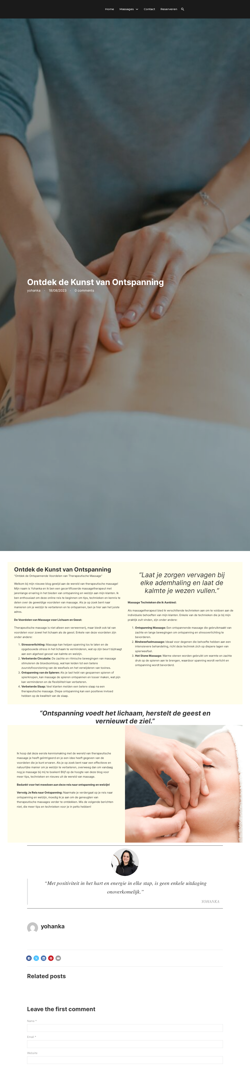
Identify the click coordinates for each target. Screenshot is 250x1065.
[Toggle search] (182, 9)
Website (32, 1053)
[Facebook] (29, 958)
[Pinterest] (51, 958)
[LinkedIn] (43, 958)
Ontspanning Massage (150, 627)
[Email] (58, 958)
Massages (127, 9)
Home (109, 9)
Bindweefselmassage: (150, 642)
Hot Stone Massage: (148, 655)
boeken (54, 772)
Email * (31, 1037)
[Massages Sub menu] (137, 9)
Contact (149, 9)
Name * (32, 1021)
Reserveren (169, 9)
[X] (36, 958)
